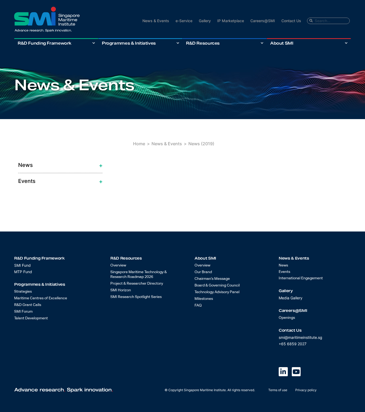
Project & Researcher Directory (136, 283)
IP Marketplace (230, 20)
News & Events (155, 20)
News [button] (25, 165)
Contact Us (291, 20)
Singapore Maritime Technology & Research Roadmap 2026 (138, 274)
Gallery (205, 20)
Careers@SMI (262, 20)
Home (139, 143)
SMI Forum (23, 311)
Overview (118, 265)
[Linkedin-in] (283, 371)
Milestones (204, 299)
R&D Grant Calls (27, 305)
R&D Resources (203, 43)
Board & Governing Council (217, 285)
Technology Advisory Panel (217, 292)
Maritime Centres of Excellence (40, 298)
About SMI (281, 43)
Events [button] (26, 181)
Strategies (23, 291)
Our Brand (203, 272)
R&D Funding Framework (44, 43)
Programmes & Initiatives (129, 43)
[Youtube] (296, 371)
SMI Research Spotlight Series (136, 297)
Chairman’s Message (212, 279)
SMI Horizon (120, 290)
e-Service (184, 20)
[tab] (60, 165)
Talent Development (31, 318)
